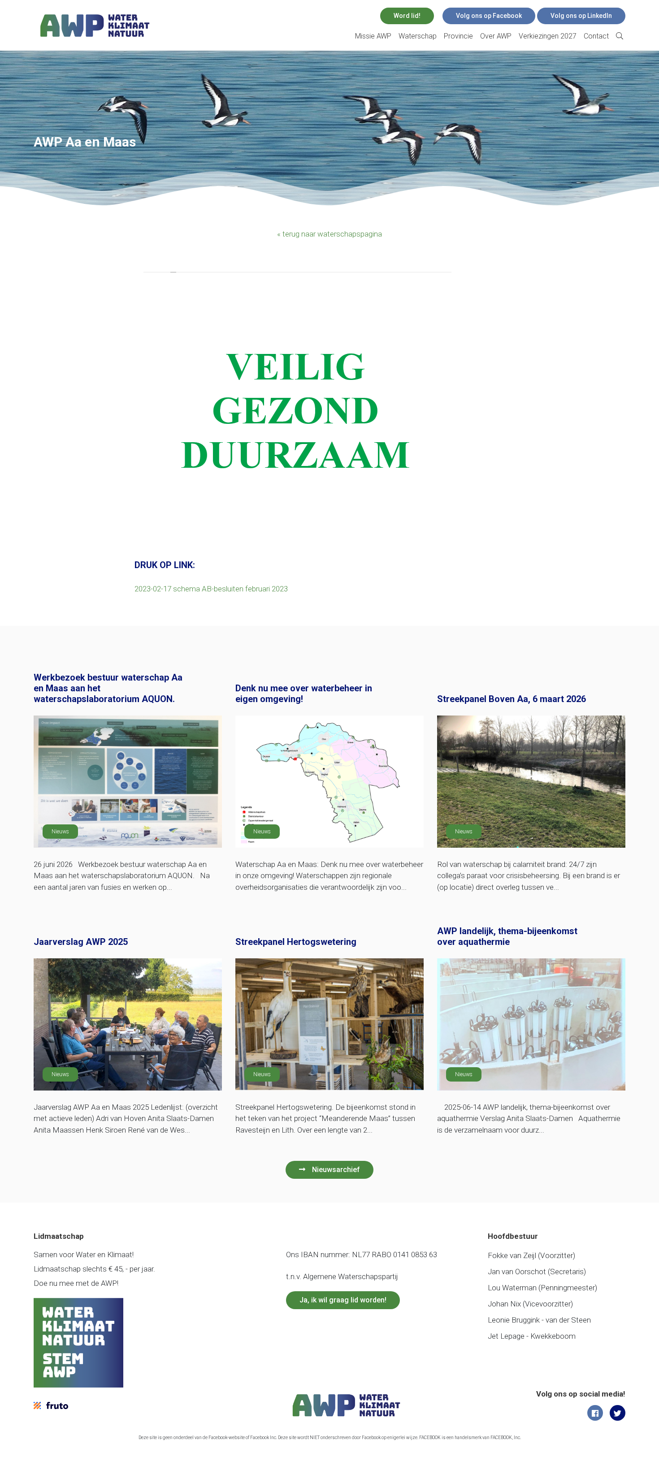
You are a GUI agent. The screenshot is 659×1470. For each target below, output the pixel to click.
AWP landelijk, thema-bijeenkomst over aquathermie (507, 936)
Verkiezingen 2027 (548, 36)
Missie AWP (373, 36)
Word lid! (407, 15)
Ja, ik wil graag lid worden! (342, 1300)
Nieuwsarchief (336, 1169)
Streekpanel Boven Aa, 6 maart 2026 (511, 699)
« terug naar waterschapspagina (329, 233)
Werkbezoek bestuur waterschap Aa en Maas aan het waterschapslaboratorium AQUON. (108, 688)
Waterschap (418, 36)
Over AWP (496, 36)
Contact (596, 36)
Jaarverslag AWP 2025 (81, 941)
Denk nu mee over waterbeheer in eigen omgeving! (303, 693)
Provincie (458, 36)
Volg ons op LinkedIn (581, 15)
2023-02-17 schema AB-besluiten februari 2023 (211, 588)
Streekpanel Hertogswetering (295, 941)
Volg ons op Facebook (489, 15)
